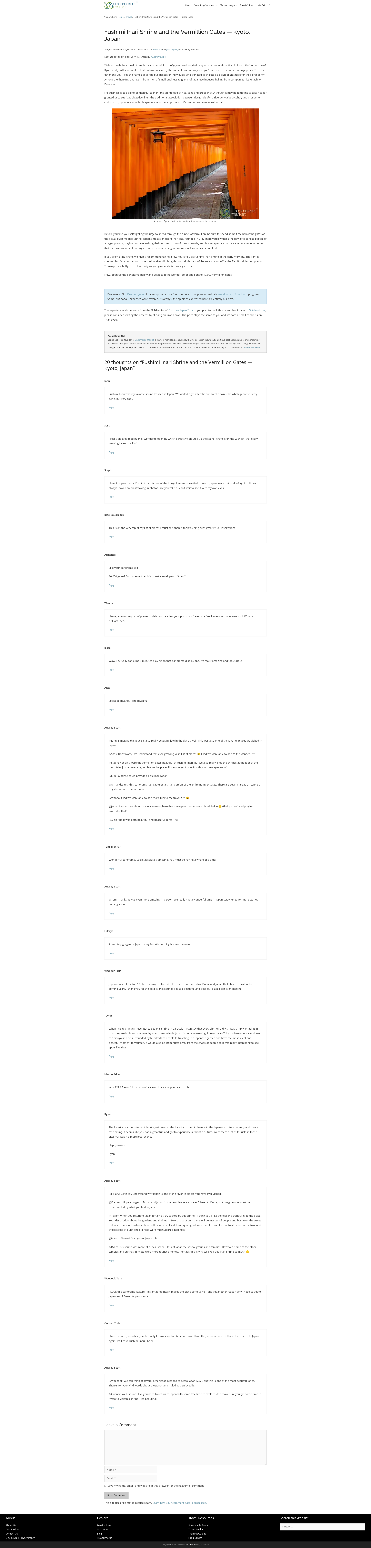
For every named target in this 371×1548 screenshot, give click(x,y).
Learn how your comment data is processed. (180, 1502)
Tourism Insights (228, 5)
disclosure (157, 49)
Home (121, 17)
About (188, 5)
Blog (99, 1533)
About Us (11, 1525)
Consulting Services (204, 5)
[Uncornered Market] (120, 5)
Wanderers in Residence (232, 294)
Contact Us (12, 1533)
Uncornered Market (144, 339)
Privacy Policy (27, 1537)
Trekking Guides (197, 1533)
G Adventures (257, 310)
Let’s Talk (261, 5)
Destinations (104, 1525)
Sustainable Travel (198, 1525)
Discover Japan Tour (181, 310)
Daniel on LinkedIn (251, 347)
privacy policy (172, 49)
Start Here (102, 1529)
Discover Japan (136, 294)
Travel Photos (104, 1537)
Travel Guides (246, 5)
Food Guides (195, 1537)
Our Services (13, 1529)
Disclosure (11, 1537)
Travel (129, 17)
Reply (111, 407)
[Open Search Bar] (269, 5)
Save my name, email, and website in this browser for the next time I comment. (156, 1485)
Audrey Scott (158, 56)
